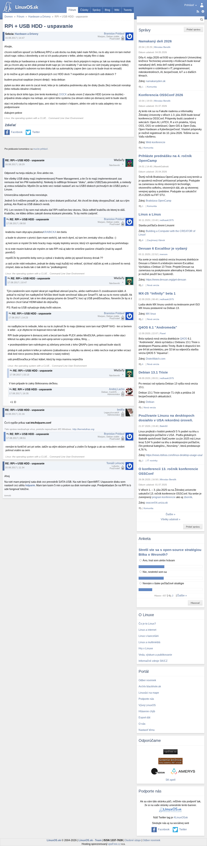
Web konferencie (155, 142)
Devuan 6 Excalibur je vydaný (163, 248)
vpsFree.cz (114, 844)
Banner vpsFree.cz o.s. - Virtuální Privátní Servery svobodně (170, 751)
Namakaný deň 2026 (155, 41)
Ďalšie (169, 514)
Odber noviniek (151, 840)
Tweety (128, 10)
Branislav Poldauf (114, 33)
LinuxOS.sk (21, 6)
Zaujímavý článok (156, 240)
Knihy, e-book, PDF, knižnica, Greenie (170, 761)
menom (164, 254)
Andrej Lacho (116, 389)
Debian (150, 402)
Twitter (36, 132)
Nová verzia (153, 285)
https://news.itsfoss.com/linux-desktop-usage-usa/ (174, 455)
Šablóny (202, 11)
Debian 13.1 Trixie (153, 372)
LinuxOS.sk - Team (90, 840)
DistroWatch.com (155, 358)
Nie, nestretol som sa (154, 572)
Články (84, 10)
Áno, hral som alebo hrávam (158, 560)
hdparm (30, 485)
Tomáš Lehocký (115, 463)
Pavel (163, 333)
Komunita (152, 86)
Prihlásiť (189, 5)
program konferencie (163, 497)
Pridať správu (193, 29)
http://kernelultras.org (83, 429)
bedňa (120, 409)
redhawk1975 (167, 220)
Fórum (72, 10)
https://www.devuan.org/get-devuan (166, 279)
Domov (9, 16)
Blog (107, 10)
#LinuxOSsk (181, 817)
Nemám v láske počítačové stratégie (163, 583)
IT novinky (152, 460)
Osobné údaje (133, 840)
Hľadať (201, 19)
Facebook (16, 132)
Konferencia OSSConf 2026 (161, 95)
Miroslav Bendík (162, 47)
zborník (188, 497)
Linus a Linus (150, 214)
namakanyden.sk (155, 81)
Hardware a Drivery (39, 16)
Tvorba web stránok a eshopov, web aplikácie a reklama (183, 771)
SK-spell (170, 779)
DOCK (63, 94)
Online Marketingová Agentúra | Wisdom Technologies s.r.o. (158, 771)
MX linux (151, 313)
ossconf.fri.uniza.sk (157, 502)
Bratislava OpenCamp (158, 200)
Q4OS (183, 338)
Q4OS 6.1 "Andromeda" (158, 327)
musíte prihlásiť (40, 149)
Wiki (116, 10)
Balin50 (164, 426)
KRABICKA (49, 232)
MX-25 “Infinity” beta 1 (157, 293)
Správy (97, 10)
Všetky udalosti (169, 519)
